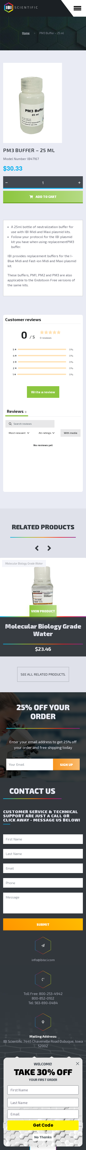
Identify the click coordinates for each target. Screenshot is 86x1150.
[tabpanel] (43, 455)
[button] (43, 349)
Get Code (43, 1125)
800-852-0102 (43, 998)
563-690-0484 (46, 1003)
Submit (43, 924)
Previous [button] (37, 548)
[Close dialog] (77, 1063)
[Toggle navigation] (77, 8)
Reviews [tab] (17, 411)
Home (26, 33)
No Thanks (43, 1137)
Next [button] (49, 548)
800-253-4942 (51, 993)
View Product (43, 611)
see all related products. (43, 674)
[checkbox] (71, 433)
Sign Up (66, 765)
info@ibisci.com (43, 960)
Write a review (43, 392)
